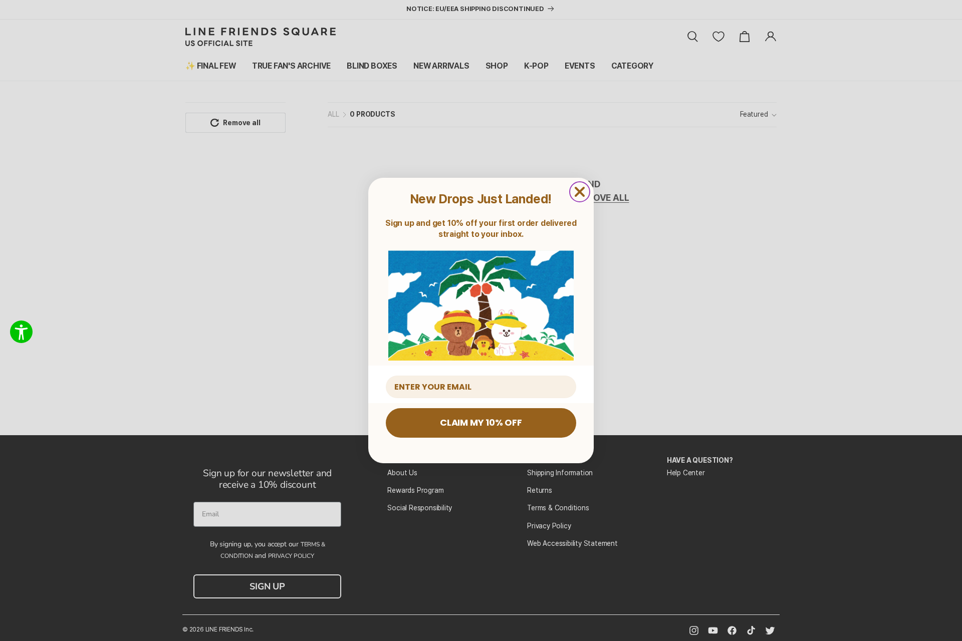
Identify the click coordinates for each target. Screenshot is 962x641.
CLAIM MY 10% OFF (481, 422)
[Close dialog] (580, 192)
